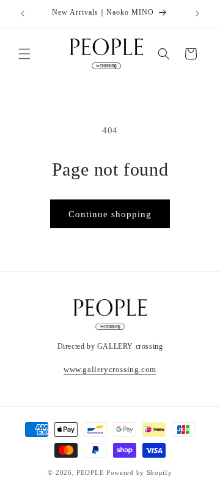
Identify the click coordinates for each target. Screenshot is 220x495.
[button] (24, 53)
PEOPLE (90, 472)
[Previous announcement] (22, 13)
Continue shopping (110, 214)
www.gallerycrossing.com (110, 369)
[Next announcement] (197, 13)
